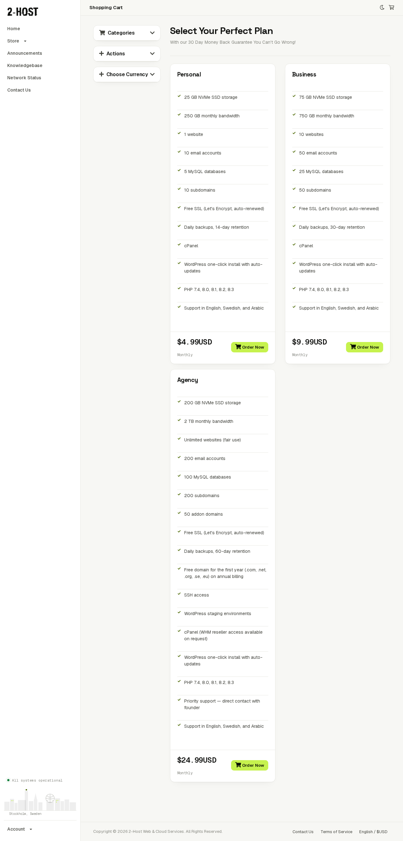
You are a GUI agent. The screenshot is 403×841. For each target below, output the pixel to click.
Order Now (252, 347)
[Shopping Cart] (391, 7)
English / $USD (373, 831)
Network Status (24, 78)
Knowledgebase (25, 65)
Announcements (24, 53)
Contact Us (19, 90)
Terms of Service (336, 831)
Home (13, 28)
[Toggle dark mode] (382, 7)
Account (16, 829)
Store (13, 41)
